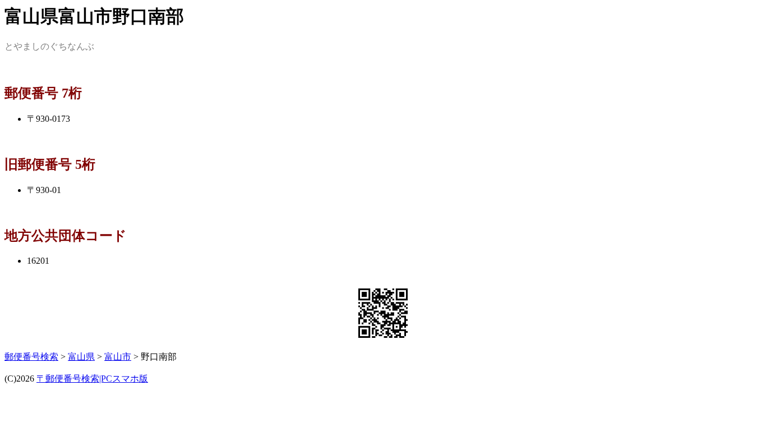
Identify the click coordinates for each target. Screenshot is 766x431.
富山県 (81, 356)
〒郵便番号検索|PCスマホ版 (92, 378)
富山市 (117, 356)
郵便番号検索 (31, 356)
